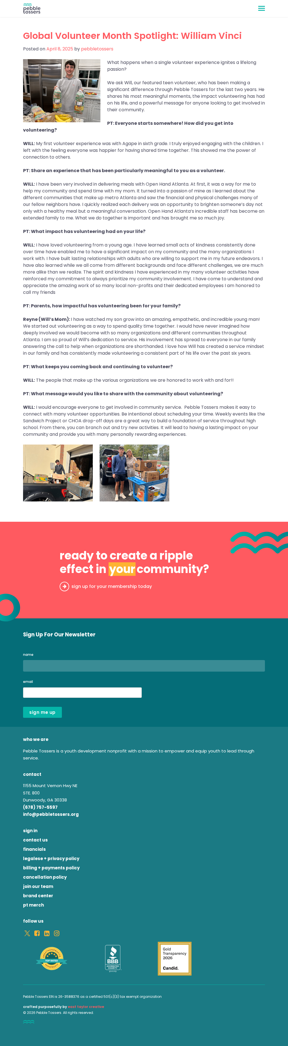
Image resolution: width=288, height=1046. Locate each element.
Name (28, 654)
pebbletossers (97, 49)
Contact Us (35, 840)
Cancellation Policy (45, 877)
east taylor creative (86, 1006)
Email (28, 681)
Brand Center (38, 896)
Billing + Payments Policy (51, 868)
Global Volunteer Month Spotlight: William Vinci (132, 35)
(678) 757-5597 (40, 807)
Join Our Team (38, 886)
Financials (34, 849)
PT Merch (33, 905)
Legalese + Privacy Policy (51, 858)
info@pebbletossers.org (51, 814)
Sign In (30, 831)
